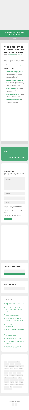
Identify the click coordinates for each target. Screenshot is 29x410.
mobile (19, 373)
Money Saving (20, 375)
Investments (20, 370)
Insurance (7, 370)
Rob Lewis (20, 54)
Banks (18, 361)
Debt (17, 366)
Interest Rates (13, 370)
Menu (14, 39)
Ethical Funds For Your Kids (12, 94)
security (21, 382)
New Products (14, 377)
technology (16, 386)
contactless (18, 364)
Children (12, 364)
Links (10, 373)
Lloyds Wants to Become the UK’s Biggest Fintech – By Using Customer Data (14, 320)
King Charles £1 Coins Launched (13, 338)
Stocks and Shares (19, 384)
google (20, 368)
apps (9, 361)
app (5, 361)
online (19, 377)
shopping (7, 384)
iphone (6, 373)
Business (6, 364)
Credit (6, 366)
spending (12, 384)
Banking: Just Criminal (11, 88)
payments (7, 380)
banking (13, 361)
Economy (21, 366)
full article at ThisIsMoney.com (16, 65)
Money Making (12, 375)
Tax (11, 386)
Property (21, 380)
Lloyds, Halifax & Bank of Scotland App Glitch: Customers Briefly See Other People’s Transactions (15, 309)
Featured (6, 368)
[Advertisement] (14, 15)
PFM (17, 380)
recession (7, 382)
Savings (12, 382)
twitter (10, 389)
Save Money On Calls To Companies (14, 80)
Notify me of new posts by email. (13, 215)
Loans (14, 373)
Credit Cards (11, 366)
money (6, 375)
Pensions (12, 380)
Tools (6, 389)
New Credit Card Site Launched (13, 99)
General (16, 368)
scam (17, 382)
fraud (11, 368)
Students (6, 386)
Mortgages (7, 377)
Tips (20, 386)
